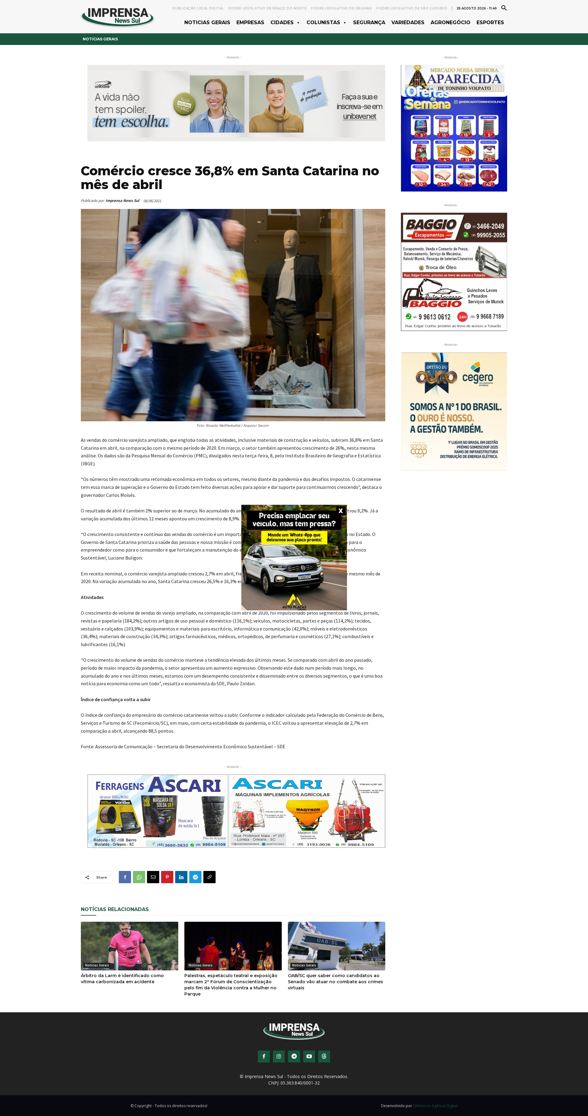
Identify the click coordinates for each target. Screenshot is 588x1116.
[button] (504, 8)
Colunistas (323, 22)
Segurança (369, 22)
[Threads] (324, 1056)
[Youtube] (309, 1056)
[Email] (153, 877)
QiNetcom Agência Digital (435, 1105)
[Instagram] (279, 1056)
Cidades (282, 22)
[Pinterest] (167, 877)
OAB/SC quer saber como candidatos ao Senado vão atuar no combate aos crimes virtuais (335, 982)
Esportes (490, 22)
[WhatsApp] (139, 877)
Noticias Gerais (207, 22)
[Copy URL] (209, 877)
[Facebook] (125, 877)
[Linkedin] (181, 877)
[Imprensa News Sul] (117, 17)
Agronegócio (450, 22)
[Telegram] (195, 877)
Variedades (407, 22)
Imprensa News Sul (122, 200)
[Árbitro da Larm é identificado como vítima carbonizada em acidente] (129, 946)
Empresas (250, 22)
